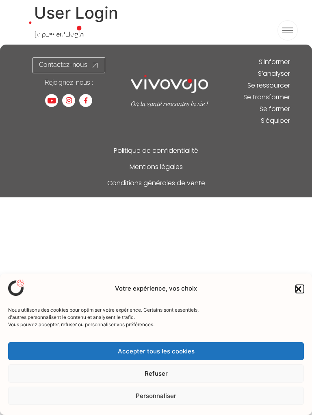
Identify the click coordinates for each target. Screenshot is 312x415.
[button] (300, 289)
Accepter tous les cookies (156, 351)
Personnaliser (156, 396)
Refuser (156, 373)
